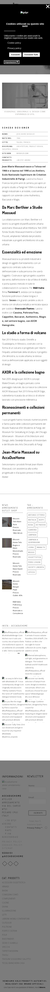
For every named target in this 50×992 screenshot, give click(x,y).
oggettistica (34, 557)
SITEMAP (7, 848)
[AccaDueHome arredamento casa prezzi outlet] (12, 785)
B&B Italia (38, 287)
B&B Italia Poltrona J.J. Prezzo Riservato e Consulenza (18, 608)
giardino (32, 530)
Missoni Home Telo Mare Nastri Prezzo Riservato (18, 569)
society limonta (36, 567)
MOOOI (31, 552)
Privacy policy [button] (14, 48)
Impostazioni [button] (11, 62)
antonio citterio (36, 515)
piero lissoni (34, 562)
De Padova (41, 525)
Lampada (32, 535)
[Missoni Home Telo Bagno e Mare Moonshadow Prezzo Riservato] (7, 543)
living (31, 547)
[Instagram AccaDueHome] (10, 863)
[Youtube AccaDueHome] (16, 863)
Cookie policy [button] (14, 43)
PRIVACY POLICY (12, 841)
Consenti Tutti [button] (31, 54)
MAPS (8, 830)
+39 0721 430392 (23, 160)
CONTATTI (11, 827)
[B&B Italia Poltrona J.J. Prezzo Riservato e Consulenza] (7, 605)
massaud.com (22, 153)
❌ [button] (48, 6)
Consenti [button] (15, 54)
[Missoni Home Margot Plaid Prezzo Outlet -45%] (7, 584)
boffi (41, 520)
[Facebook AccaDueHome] (4, 863)
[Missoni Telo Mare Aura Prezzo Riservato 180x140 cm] (7, 522)
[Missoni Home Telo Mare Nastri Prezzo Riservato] (7, 566)
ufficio (31, 572)
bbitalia (32, 520)
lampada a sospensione (34, 541)
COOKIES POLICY (12, 845)
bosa (30, 525)
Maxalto (41, 547)
